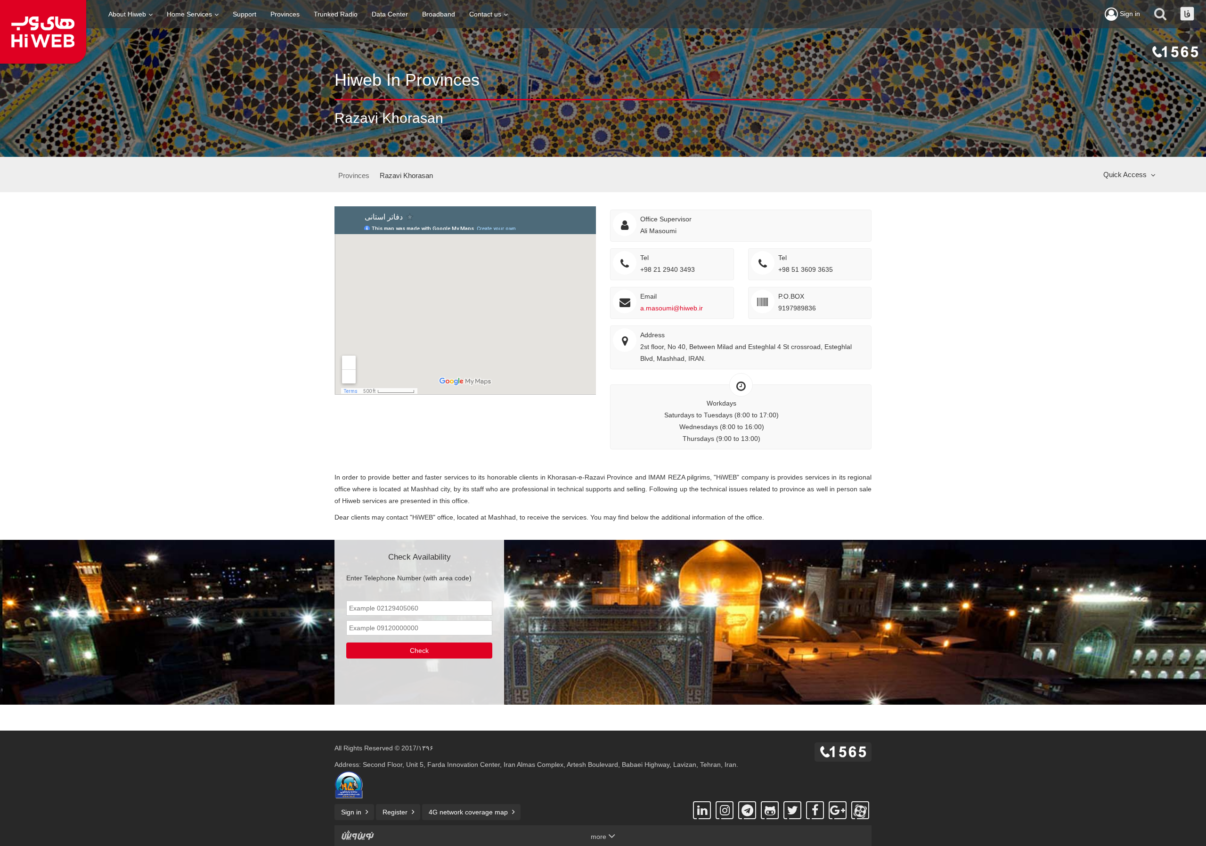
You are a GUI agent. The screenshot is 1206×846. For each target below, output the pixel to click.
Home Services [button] (189, 14)
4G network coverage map (468, 812)
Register (395, 812)
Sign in (1129, 13)
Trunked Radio (336, 14)
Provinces (285, 14)
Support (244, 14)
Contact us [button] (485, 14)
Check (419, 650)
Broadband (438, 14)
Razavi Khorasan (406, 175)
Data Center (390, 14)
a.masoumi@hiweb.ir (671, 308)
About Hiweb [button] (127, 14)
